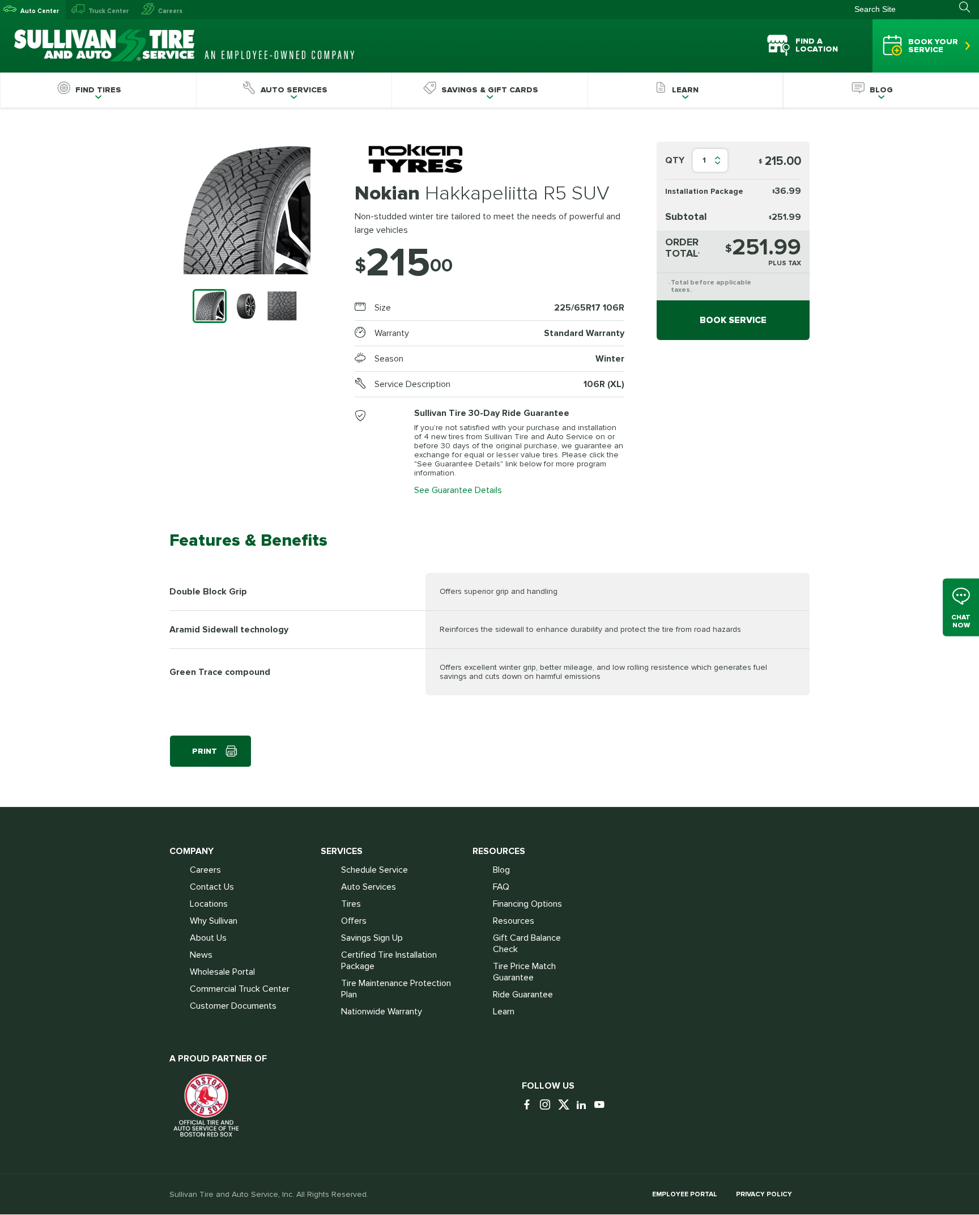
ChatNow (961, 621)
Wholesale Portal (222, 972)
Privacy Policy (764, 1194)
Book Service (733, 320)
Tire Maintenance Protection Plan (396, 989)
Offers (354, 921)
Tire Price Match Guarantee (524, 972)
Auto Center (39, 11)
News (201, 955)
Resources (513, 921)
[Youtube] (602, 1105)
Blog (501, 870)
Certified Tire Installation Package (389, 960)
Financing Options (527, 904)
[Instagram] (548, 1105)
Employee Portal (684, 1194)
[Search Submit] (969, 7)
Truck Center (108, 11)
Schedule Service (374, 870)
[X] (566, 1105)
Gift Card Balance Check (527, 943)
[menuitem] (98, 90)
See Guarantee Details (458, 490)
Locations (209, 904)
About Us (208, 938)
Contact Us (212, 887)
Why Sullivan (213, 921)
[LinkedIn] (584, 1105)
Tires (351, 904)
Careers (170, 11)
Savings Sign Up (372, 938)
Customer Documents (233, 1006)
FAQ (501, 887)
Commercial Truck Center (240, 989)
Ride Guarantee (523, 994)
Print (204, 751)
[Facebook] (530, 1105)
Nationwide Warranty (381, 1011)
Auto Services (368, 887)
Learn (503, 1011)
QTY (674, 160)
